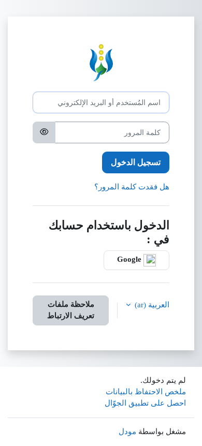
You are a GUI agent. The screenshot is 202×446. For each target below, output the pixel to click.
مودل (127, 431)
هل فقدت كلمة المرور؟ (131, 187)
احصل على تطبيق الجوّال (145, 403)
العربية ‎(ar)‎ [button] (151, 305)
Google (130, 260)
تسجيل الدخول (136, 162)
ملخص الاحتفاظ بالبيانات (146, 392)
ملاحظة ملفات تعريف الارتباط (70, 310)
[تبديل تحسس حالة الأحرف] (44, 132)
